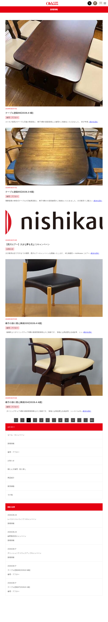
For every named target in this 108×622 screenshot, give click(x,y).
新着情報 (11, 443)
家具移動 (11, 486)
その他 (10, 495)
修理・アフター (13, 452)
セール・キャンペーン (16, 435)
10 (60, 420)
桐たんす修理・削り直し (17, 469)
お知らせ (11, 461)
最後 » (91, 420)
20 (66, 420)
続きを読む (94, 122)
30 (73, 420)
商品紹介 (11, 478)
